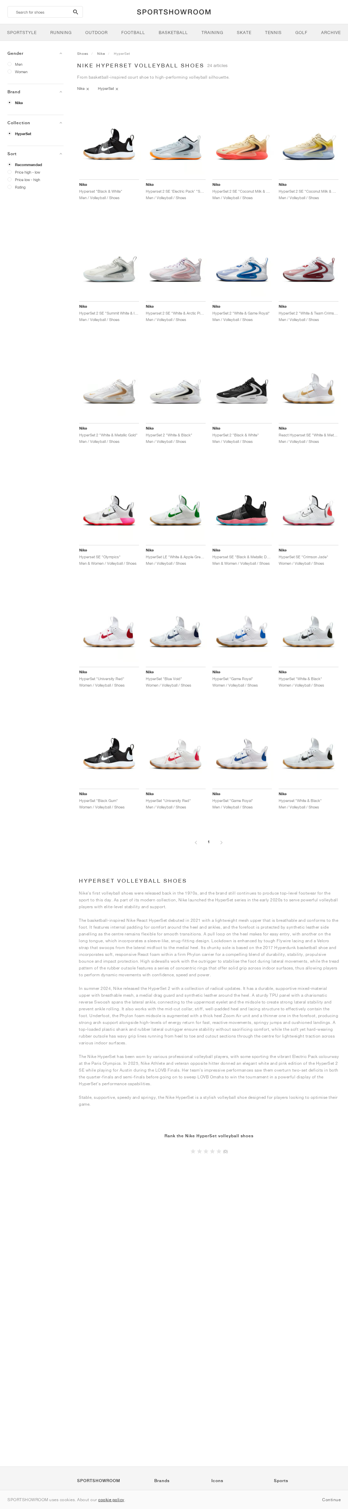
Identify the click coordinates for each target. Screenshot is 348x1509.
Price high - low (27, 172)
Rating (20, 187)
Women (21, 71)
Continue (331, 1499)
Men (18, 64)
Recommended (28, 164)
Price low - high (27, 179)
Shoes (82, 53)
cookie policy (111, 1499)
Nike (19, 102)
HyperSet (23, 133)
